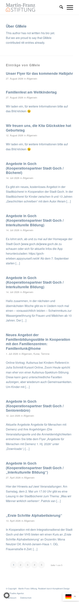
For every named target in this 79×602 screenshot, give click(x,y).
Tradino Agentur (17, 593)
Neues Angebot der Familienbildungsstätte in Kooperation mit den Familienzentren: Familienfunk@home (38, 341)
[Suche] (59, 7)
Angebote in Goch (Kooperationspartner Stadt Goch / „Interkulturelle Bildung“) (35, 468)
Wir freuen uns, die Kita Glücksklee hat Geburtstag (38, 128)
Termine (45, 353)
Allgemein (32, 78)
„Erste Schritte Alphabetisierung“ (34, 515)
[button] (6, 595)
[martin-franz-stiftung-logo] (33, 7)
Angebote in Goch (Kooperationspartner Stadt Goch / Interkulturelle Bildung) (35, 220)
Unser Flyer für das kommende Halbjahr (39, 73)
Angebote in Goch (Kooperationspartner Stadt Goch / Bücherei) (35, 168)
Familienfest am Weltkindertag (31, 92)
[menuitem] (59, 7)
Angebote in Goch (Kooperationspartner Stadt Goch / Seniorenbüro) (35, 406)
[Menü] (68, 7)
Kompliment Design (61, 588)
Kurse (36, 353)
